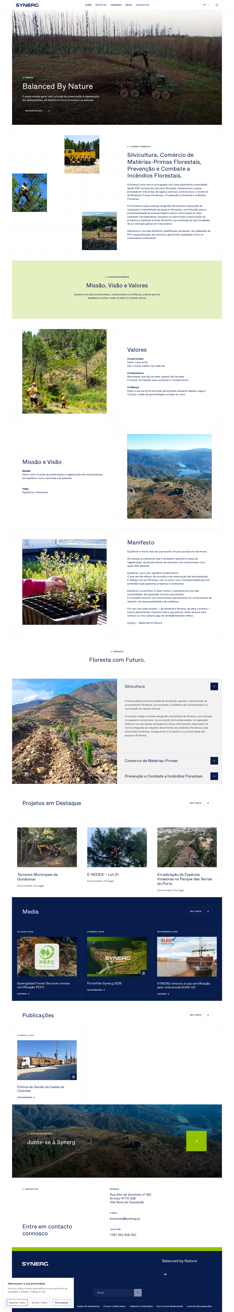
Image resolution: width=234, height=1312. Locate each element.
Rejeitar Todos (17, 1302)
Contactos (142, 5)
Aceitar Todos (39, 1302)
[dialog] (39, 1293)
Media (128, 5)
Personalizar (62, 1302)
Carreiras (116, 5)
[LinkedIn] (165, 1274)
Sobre (88, 5)
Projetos (101, 5)
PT (204, 5)
